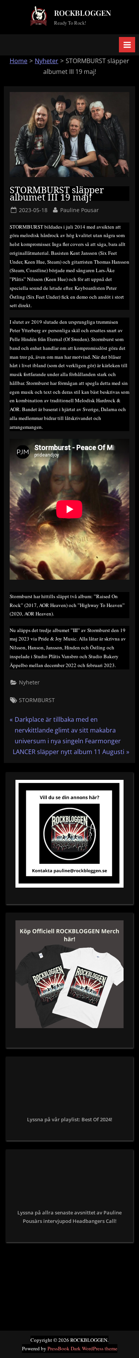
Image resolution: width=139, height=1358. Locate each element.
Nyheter (46, 61)
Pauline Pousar (79, 210)
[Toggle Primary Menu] (127, 44)
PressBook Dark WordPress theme (82, 1348)
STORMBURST (37, 700)
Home (18, 61)
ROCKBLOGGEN (82, 13)
